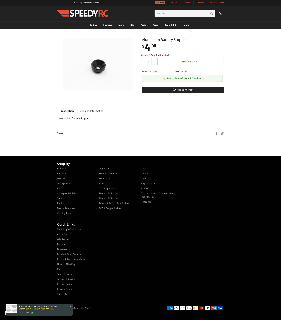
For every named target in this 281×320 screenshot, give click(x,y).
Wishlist (200, 2)
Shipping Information (91, 111)
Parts (143, 25)
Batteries (62, 173)
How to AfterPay (66, 264)
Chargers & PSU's (67, 193)
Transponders (65, 183)
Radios (61, 203)
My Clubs (160, 2)
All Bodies (104, 168)
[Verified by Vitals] (32, 313)
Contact (187, 2)
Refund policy (64, 284)
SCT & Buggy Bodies (110, 208)
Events (174, 2)
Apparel (144, 188)
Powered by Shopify (83, 308)
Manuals (62, 244)
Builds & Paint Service (69, 254)
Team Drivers (64, 274)
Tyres (155, 25)
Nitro (121, 25)
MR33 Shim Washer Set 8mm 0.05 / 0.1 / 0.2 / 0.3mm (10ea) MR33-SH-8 (37, 309)
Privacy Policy (64, 289)
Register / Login (217, 2)
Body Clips (104, 178)
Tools (143, 178)
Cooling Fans (64, 213)
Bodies (93, 25)
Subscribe (62, 294)
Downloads (63, 249)
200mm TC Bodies (109, 198)
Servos (61, 198)
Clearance (145, 201)
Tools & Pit (170, 25)
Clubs (60, 269)
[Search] (211, 13)
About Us (62, 234)
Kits (132, 25)
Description (67, 111)
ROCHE (153, 71)
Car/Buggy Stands (109, 188)
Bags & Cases (147, 183)
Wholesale (62, 239)
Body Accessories (108, 173)
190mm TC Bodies (109, 193)
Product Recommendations (72, 259)
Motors (61, 178)
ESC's (60, 188)
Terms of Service (66, 279)
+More (186, 25)
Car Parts (145, 173)
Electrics (107, 25)
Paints (102, 183)
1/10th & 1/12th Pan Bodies (114, 203)
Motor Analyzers (66, 208)
